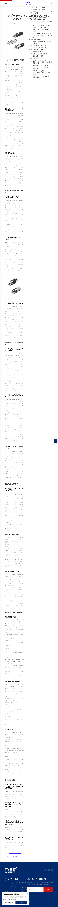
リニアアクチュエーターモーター (24, 889)
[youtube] (49, 870)
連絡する (6, 891)
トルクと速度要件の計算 (38, 7)
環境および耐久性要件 (37, 49)
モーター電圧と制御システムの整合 (42, 22)
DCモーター (17, 887)
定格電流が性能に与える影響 (41, 25)
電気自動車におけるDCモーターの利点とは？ (19, 853)
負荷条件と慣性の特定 (38, 9)
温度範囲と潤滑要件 (38, 56)
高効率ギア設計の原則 (39, 45)
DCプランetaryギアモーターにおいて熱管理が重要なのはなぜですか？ (42, 72)
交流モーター (18, 882)
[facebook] (45, 870)
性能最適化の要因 (36, 39)
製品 (5, 883)
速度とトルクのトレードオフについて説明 (42, 12)
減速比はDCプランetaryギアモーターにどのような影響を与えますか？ (42, 67)
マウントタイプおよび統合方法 (42, 33)
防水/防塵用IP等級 (38, 52)
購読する (48, 889)
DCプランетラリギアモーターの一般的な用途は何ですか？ (22, 856)
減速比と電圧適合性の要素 (38, 17)
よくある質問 (35, 58)
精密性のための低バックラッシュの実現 (42, 42)
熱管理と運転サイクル (39, 47)
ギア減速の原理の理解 (39, 19)
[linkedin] (52, 870)
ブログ (11, 891)
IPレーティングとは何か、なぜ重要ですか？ (42, 77)
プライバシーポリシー (39, 901)
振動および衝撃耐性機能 (40, 54)
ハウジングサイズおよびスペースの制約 (42, 30)
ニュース (11, 883)
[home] (28, 3)
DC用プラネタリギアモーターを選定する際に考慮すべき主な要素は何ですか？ (42, 62)
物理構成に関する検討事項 (38, 27)
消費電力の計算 (37, 15)
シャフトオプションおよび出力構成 (42, 36)
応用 (5, 886)
